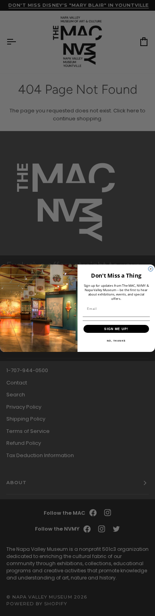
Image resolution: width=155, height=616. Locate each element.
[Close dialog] (150, 268)
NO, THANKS (116, 340)
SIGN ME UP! (116, 328)
